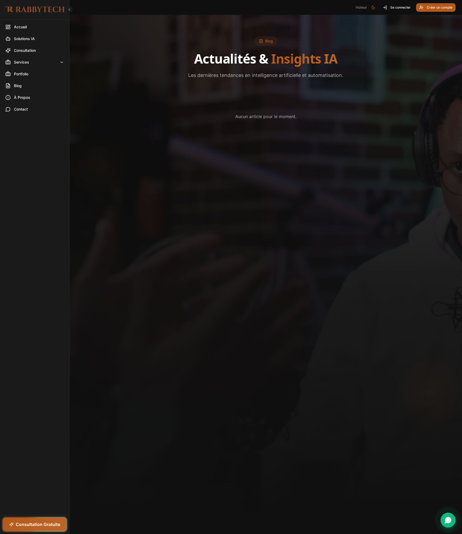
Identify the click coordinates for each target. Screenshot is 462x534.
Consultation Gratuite (38, 524)
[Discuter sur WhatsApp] (448, 520)
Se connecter (400, 7)
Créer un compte (439, 7)
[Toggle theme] (373, 7)
